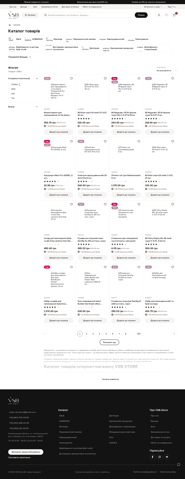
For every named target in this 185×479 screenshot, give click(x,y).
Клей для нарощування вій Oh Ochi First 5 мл (92, 176)
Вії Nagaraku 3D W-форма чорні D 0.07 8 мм (157, 113)
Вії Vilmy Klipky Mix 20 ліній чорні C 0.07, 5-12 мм (158, 239)
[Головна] (9, 24)
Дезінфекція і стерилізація (122, 426)
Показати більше (17, 56)
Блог (35, 7)
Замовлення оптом (49, 7)
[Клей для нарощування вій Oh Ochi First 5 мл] (92, 154)
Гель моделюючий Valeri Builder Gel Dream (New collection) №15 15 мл (89, 302)
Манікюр (63, 426)
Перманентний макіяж (70, 432)
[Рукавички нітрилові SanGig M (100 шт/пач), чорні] (126, 280)
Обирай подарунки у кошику (36, 2)
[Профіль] (159, 15)
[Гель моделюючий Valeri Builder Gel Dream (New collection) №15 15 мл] (92, 280)
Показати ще (109, 342)
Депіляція (114, 415)
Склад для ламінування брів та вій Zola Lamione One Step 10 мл (58, 239)
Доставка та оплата (70, 7)
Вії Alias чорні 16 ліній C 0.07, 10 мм (159, 176)
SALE (61, 415)
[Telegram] (166, 457)
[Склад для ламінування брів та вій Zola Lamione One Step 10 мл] (59, 217)
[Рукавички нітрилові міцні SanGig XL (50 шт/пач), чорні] (92, 217)
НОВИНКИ (64, 421)
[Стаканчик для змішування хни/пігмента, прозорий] (126, 217)
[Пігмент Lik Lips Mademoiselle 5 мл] (126, 154)
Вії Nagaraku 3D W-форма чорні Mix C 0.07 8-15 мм (123, 113)
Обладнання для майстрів (122, 432)
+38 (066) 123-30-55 (18, 428)
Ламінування (65, 442)
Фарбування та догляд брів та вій (75, 448)
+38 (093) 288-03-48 (19, 423)
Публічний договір (168, 472)
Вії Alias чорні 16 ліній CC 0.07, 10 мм (92, 113)
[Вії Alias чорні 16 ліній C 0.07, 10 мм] (160, 154)
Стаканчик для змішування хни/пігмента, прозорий (124, 239)
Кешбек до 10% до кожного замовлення (149, 2)
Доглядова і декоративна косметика (77, 453)
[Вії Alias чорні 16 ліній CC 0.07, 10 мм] (92, 91)
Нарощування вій (68, 437)
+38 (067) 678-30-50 (19, 417)
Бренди (23, 7)
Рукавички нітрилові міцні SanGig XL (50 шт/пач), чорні (92, 239)
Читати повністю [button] (110, 379)
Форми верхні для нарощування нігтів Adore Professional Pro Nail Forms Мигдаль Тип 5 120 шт (57, 114)
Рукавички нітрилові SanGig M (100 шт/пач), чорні (126, 302)
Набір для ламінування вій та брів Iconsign (159, 302)
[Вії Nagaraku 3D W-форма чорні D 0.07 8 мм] (160, 91)
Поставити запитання (19, 457)
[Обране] (166, 15)
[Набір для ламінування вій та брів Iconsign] (160, 280)
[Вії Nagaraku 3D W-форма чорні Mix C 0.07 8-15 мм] (126, 91)
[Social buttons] (178, 464)
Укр (169, 7)
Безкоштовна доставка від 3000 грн (92, 2)
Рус (174, 7)
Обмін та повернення (92, 7)
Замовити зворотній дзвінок (25, 452)
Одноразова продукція (120, 421)
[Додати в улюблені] (71, 78)
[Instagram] (159, 457)
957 (139, 333)
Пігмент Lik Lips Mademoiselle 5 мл (125, 176)
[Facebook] (152, 457)
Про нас (12, 7)
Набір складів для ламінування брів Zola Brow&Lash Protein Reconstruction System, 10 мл (58, 302)
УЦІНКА (113, 442)
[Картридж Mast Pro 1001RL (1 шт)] (59, 154)
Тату (111, 437)
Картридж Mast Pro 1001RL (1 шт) (58, 176)
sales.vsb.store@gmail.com (22, 412)
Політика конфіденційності (145, 472)
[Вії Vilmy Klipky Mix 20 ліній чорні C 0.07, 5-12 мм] (160, 217)
